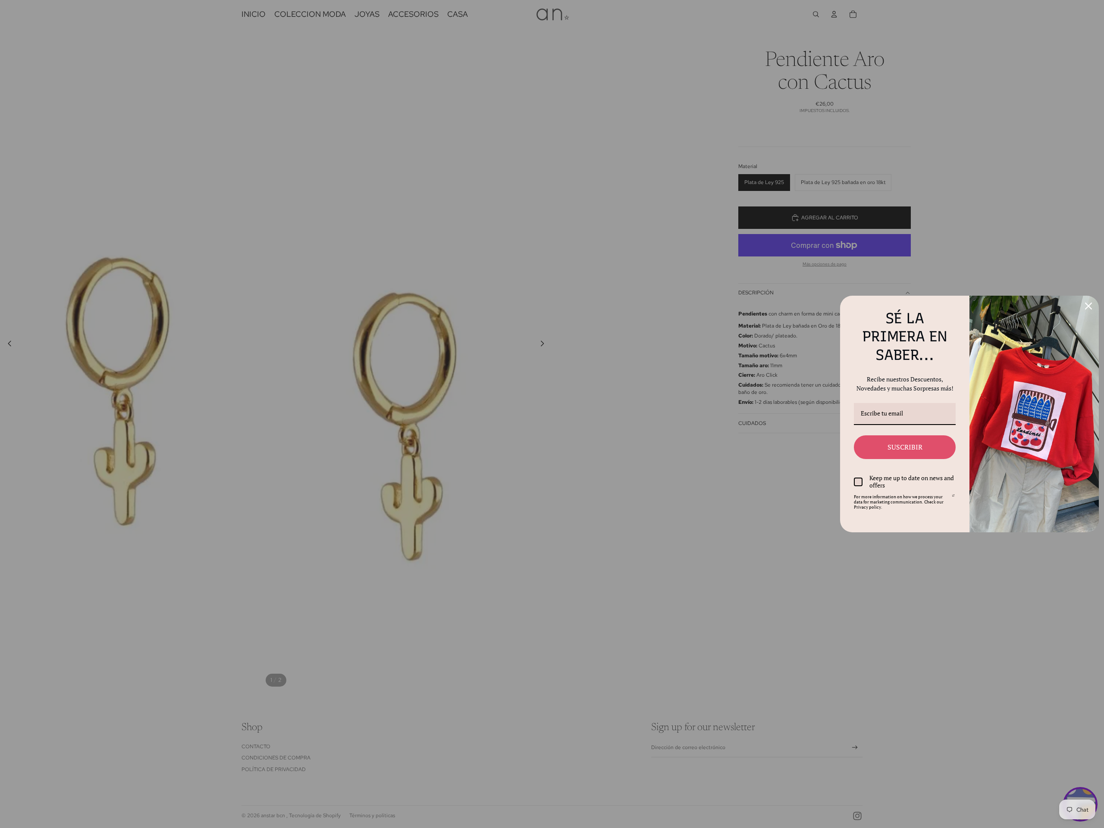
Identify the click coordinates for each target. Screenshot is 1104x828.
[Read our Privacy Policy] (953, 498)
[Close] (1088, 306)
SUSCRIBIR (905, 447)
